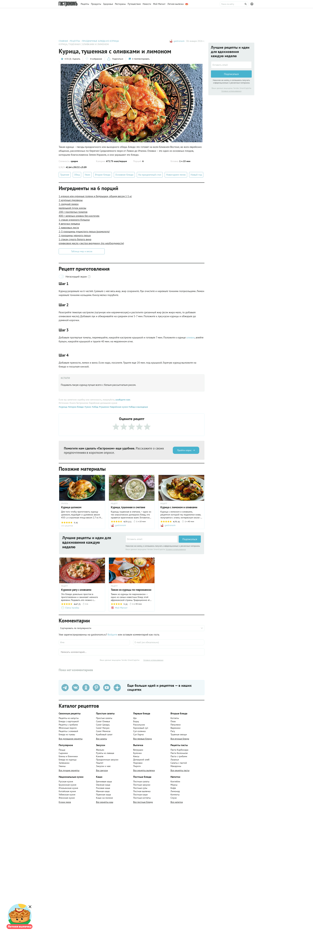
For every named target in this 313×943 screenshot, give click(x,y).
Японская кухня (67, 797)
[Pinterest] (96, 687)
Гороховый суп (140, 727)
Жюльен (100, 749)
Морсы (174, 784)
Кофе (173, 788)
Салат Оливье (103, 721)
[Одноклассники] (85, 687)
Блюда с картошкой (69, 721)
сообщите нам (122, 399)
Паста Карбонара (179, 749)
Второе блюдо (102, 174)
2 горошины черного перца (75, 235)
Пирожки (137, 762)
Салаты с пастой (179, 762)
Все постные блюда (143, 802)
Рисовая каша (103, 788)
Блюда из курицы (67, 759)
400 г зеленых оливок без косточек (79, 215)
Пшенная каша (103, 794)
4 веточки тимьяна (69, 223)
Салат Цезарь (103, 724)
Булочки (137, 753)
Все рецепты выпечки (144, 770)
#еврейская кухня (118, 406)
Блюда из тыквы (67, 734)
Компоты (175, 794)
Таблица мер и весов (81, 251)
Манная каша (103, 791)
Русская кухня (66, 781)
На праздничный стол (149, 174)
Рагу (173, 731)
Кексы (136, 756)
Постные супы (140, 788)
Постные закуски (141, 784)
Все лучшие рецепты (69, 770)
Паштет (99, 762)
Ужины (62, 766)
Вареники (175, 727)
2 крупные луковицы (71, 200)
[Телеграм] (65, 687)
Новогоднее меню (176, 174)
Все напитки (177, 802)
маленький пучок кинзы (72, 208)
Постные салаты (141, 781)
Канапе (99, 756)
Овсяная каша (103, 784)
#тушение (103, 406)
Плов (173, 721)
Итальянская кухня (68, 788)
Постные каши (140, 794)
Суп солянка (139, 731)
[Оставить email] (151, 539)
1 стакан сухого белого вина (75, 239)
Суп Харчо (138, 734)
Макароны (176, 766)
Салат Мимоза (103, 731)
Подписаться (189, 539)
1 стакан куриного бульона (74, 219)
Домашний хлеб (141, 759)
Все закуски (102, 770)
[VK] (75, 687)
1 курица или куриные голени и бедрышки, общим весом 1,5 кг (95, 196)
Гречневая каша (104, 781)
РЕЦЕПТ (114, 503)
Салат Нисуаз (102, 727)
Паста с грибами (179, 756)
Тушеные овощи (179, 734)
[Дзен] (117, 687)
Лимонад (175, 791)
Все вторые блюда (180, 738)
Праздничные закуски (107, 759)
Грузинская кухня (67, 784)
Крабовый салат (104, 734)
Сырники (63, 753)
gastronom (179, 41)
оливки (190, 337)
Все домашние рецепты (70, 738)
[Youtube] (106, 687)
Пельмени (176, 724)
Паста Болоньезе (179, 753)
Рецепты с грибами (68, 724)
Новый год (196, 174)
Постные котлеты (142, 797)
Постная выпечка (141, 791)
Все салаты (101, 738)
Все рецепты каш (104, 802)
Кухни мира (65, 802)
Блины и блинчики (68, 756)
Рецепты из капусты (69, 718)
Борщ (136, 721)
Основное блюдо (124, 174)
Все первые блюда (142, 738)
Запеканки (64, 762)
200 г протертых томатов (73, 211)
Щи (135, 718)
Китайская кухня (67, 791)
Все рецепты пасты (180, 770)
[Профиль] (252, 4)
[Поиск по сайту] (234, 4)
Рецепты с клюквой (68, 731)
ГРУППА (64, 503)
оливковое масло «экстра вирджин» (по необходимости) (91, 243)
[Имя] (94, 642)
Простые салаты (104, 718)
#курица (63, 406)
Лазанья (175, 759)
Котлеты (175, 718)
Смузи (174, 797)
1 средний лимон (69, 204)
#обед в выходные (138, 406)
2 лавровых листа (69, 227)
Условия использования (176, 549)
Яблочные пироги (68, 727)
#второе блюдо (75, 406)
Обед (77, 174)
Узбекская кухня (67, 794)
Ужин (87, 174)
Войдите (112, 634)
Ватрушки (138, 749)
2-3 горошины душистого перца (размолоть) (84, 231)
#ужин (87, 406)
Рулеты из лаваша (105, 753)
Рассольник (139, 724)
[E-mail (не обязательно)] (168, 642)
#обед (94, 406)
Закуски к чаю (103, 766)
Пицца (62, 749)
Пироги (137, 766)
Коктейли (175, 781)
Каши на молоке (104, 797)
